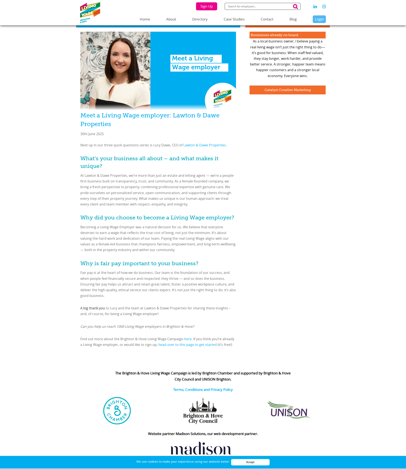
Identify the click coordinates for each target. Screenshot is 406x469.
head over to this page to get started (188, 344)
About (171, 19)
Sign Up (206, 6)
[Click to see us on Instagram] (324, 6)
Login (319, 19)
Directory (200, 19)
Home (145, 19)
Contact (267, 19)
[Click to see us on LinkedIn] (315, 6)
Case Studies (234, 19)
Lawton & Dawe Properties (204, 145)
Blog (293, 19)
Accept (250, 462)
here (188, 339)
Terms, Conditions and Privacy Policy (203, 389)
